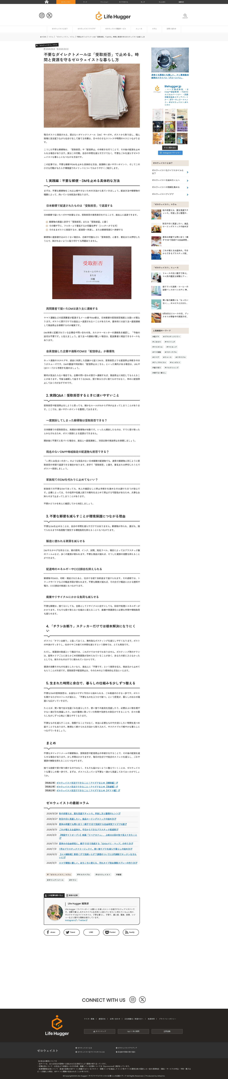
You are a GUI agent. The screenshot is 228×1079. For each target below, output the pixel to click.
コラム (154, 29)
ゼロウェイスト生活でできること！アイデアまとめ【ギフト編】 (87, 790)
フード (85, 2)
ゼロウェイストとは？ (60, 29)
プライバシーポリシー (167, 1019)
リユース (168, 357)
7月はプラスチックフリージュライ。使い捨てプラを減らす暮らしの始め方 (94, 849)
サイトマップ (100, 1031)
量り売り (157, 367)
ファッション (104, 2)
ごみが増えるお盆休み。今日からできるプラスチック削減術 (87, 829)
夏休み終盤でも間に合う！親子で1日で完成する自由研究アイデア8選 (91, 824)
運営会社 (102, 1019)
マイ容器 (157, 352)
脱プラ (156, 336)
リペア (156, 357)
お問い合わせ (171, 29)
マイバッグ (170, 342)
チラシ (73, 880)
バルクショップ (172, 367)
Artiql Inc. (161, 1076)
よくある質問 (134, 1031)
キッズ (143, 2)
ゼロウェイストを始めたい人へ (166, 180)
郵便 (119, 874)
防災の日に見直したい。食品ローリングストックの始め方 (86, 819)
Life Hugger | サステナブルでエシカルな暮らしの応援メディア (102, 1076)
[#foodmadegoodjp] (182, 138)
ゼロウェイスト (65, 2)
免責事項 (151, 1019)
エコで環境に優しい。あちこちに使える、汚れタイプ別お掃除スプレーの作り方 (97, 863)
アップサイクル (160, 362)
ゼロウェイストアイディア (127, 1048)
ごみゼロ (157, 342)
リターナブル (171, 352)
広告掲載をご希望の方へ (134, 1019)
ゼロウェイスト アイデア (86, 29)
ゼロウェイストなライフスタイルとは (91, 1052)
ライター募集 (89, 1019)
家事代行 (181, 2)
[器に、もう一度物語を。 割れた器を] (170, 114)
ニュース (139, 29)
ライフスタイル (123, 2)
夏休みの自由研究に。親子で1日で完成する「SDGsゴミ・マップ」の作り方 (95, 843)
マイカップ (172, 347)
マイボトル (158, 347)
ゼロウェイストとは (85, 1048)
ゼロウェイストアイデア (163, 194)
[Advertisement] (67, 959)
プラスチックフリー (172, 336)
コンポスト (176, 362)
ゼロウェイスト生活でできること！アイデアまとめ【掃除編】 (86, 782)
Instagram (70, 920)
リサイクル (181, 357)
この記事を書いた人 (55, 895)
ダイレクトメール (56, 880)
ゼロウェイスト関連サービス (115, 29)
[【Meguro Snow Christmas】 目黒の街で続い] (158, 126)
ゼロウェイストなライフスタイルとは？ (168, 172)
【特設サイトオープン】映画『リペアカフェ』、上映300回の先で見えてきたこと (98, 835)
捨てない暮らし (160, 373)
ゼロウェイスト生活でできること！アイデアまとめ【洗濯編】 (86, 786)
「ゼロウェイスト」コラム (60, 874)
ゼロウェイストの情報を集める (166, 187)
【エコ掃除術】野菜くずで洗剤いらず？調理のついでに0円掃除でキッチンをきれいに (97, 856)
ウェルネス (162, 2)
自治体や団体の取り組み (126, 1052)
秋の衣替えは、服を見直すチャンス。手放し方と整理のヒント (88, 813)
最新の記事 (73, 895)
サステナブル (84, 874)
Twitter (82, 920)
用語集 (167, 1031)
